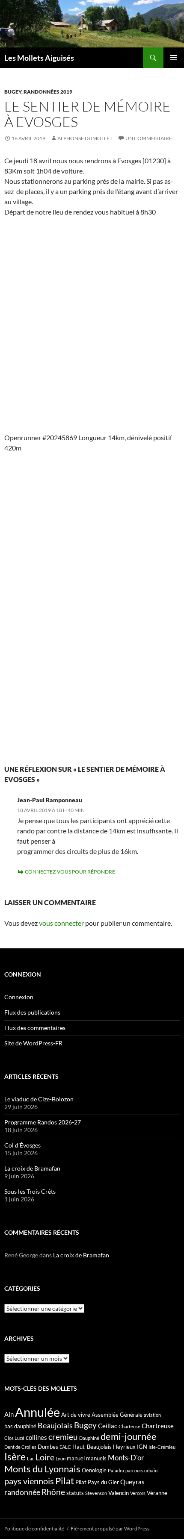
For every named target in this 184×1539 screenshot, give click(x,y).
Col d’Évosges (22, 1145)
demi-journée (129, 1436)
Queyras (132, 1482)
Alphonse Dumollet (85, 138)
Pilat (64, 1480)
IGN (142, 1446)
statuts (75, 1492)
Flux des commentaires (34, 1027)
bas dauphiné (20, 1426)
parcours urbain (141, 1470)
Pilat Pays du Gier (97, 1482)
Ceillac (107, 1426)
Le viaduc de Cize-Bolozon (39, 1099)
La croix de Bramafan (32, 1168)
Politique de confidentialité (34, 1528)
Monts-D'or (126, 1458)
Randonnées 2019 (48, 91)
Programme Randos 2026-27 (42, 1122)
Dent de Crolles (20, 1447)
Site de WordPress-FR (33, 1043)
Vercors (137, 1493)
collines (36, 1437)
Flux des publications (32, 1012)
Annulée (37, 1411)
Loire (45, 1457)
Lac (30, 1458)
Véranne (157, 1492)
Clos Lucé (14, 1438)
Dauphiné (89, 1438)
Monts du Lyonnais (42, 1468)
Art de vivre (75, 1414)
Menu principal (173, 57)
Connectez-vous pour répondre (70, 871)
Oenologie (94, 1470)
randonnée (22, 1492)
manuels (96, 1458)
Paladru (116, 1470)
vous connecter (61, 923)
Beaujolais (55, 1425)
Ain (9, 1414)
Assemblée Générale (117, 1414)
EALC (65, 1447)
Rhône (53, 1492)
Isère (15, 1456)
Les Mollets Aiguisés (39, 57)
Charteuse (129, 1426)
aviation (152, 1415)
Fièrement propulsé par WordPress (110, 1528)
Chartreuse (158, 1426)
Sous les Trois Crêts (30, 1191)
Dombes (48, 1446)
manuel (76, 1458)
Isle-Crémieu (161, 1447)
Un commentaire (148, 138)
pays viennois (29, 1481)
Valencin (118, 1492)
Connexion (18, 996)
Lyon (60, 1458)
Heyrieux (124, 1446)
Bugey (12, 91)
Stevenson (96, 1493)
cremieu (63, 1437)
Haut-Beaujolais (92, 1446)
